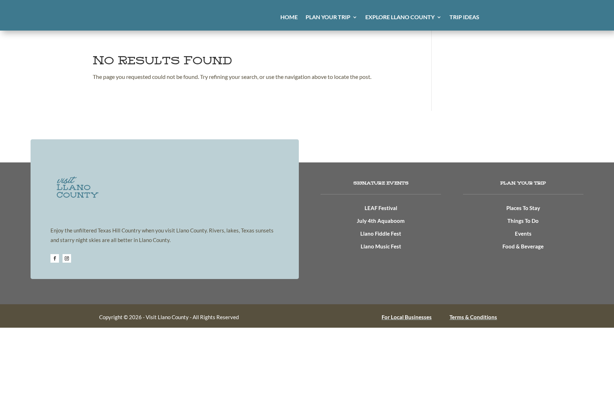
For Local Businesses (407, 317)
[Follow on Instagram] (67, 258)
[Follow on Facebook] (54, 258)
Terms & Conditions (473, 317)
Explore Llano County (400, 17)
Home (289, 17)
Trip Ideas (464, 17)
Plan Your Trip (328, 17)
